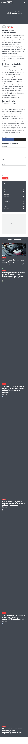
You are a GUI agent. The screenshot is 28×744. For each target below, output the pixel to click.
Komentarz (4, 146)
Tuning (5, 206)
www (3, 169)
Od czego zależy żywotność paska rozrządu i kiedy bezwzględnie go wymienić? (13, 275)
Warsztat (6, 208)
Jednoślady (6, 196)
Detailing (6, 191)
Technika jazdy (7, 201)
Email (4, 164)
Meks (9, 739)
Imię (3, 159)
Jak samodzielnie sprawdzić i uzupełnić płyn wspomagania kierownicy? (13, 262)
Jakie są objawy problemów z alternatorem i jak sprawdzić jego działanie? (13, 617)
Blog (5, 189)
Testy (5, 204)
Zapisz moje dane (7, 174)
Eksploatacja (7, 194)
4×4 (5, 187)
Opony (5, 199)
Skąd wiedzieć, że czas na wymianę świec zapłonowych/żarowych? (13, 731)
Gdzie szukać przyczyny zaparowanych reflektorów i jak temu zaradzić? (13, 504)
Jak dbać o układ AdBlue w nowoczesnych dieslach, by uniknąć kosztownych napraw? (13, 389)
